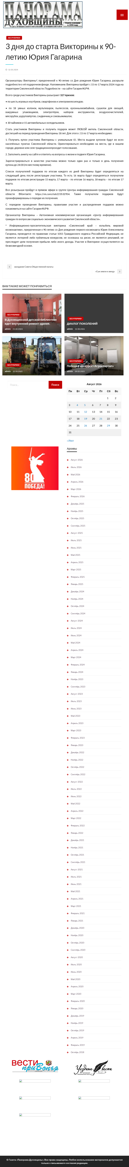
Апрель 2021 (77, 898)
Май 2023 (75, 716)
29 (108, 425)
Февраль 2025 (78, 577)
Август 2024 (77, 620)
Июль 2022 (76, 789)
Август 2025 (77, 533)
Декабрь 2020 (77, 928)
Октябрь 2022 (77, 767)
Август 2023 (77, 694)
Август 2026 (77, 460)
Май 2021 (75, 891)
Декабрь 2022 (77, 752)
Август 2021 (77, 869)
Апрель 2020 (77, 986)
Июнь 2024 (76, 635)
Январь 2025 (77, 584)
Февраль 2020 (78, 1001)
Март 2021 (76, 906)
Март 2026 (76, 489)
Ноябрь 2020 (77, 935)
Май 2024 (75, 642)
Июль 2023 (76, 701)
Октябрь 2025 (77, 518)
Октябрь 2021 (77, 855)
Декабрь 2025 (77, 503)
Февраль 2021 (78, 913)
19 (85, 418)
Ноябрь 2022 (77, 760)
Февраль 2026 (78, 496)
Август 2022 (77, 782)
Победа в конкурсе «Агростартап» (90, 366)
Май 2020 (75, 979)
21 (100, 418)
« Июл (70, 440)
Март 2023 (76, 730)
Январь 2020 (77, 1008)
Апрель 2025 (77, 562)
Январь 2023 (77, 745)
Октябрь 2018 (77, 1052)
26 (85, 425)
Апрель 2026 (77, 482)
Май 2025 (75, 555)
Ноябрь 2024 (77, 599)
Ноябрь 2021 (77, 847)
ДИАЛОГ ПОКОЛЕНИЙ (82, 323)
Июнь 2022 (76, 796)
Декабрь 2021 (77, 840)
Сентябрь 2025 (78, 525)
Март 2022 (76, 818)
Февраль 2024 (78, 664)
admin (8, 329)
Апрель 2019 (77, 1037)
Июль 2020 (76, 964)
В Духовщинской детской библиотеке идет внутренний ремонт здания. (31, 321)
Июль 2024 (76, 628)
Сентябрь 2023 (78, 686)
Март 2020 (76, 994)
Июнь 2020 (76, 972)
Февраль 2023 (78, 738)
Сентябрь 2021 (78, 862)
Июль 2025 (76, 540)
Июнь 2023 (76, 708)
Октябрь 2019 (77, 1030)
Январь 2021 (77, 920)
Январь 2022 (77, 833)
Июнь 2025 (76, 547)
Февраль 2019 (78, 1045)
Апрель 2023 (77, 723)
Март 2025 (76, 569)
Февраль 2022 (78, 825)
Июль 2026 (76, 467)
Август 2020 (77, 957)
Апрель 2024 (77, 650)
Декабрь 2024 (77, 591)
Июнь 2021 (76, 884)
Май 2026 (75, 474)
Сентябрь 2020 (78, 950)
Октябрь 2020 (77, 942)
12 (85, 411)
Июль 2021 (76, 876)
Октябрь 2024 (77, 606)
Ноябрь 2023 (77, 679)
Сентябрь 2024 (78, 613)
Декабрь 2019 (77, 1016)
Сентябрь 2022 (78, 774)
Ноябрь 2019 (77, 1023)
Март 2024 (76, 657)
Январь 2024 (77, 672)
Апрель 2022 (77, 811)
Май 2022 (75, 803)
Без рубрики (14, 38)
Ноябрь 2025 (77, 511)
